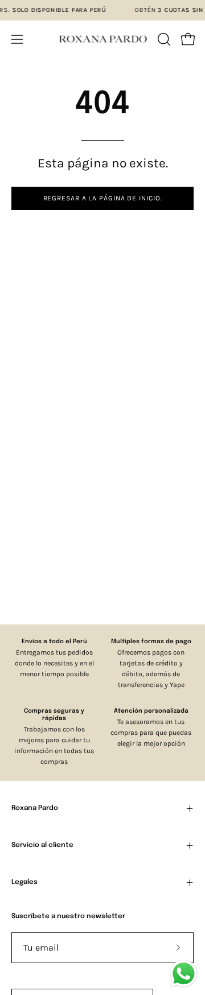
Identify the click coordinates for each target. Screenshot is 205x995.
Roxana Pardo (34, 808)
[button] (163, 39)
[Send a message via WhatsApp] (183, 973)
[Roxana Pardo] (102, 39)
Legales (24, 882)
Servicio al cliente (42, 845)
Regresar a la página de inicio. (102, 198)
